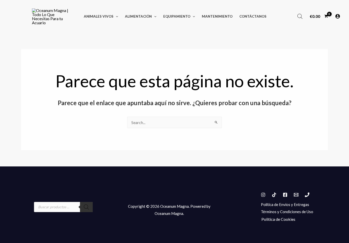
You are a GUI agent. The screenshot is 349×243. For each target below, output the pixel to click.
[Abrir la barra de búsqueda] (300, 16)
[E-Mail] (296, 194)
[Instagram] (263, 194)
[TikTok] (274, 194)
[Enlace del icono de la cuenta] (337, 16)
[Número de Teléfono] (307, 194)
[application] (115, 16)
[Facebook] (285, 194)
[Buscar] (86, 207)
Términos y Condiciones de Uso (287, 211)
